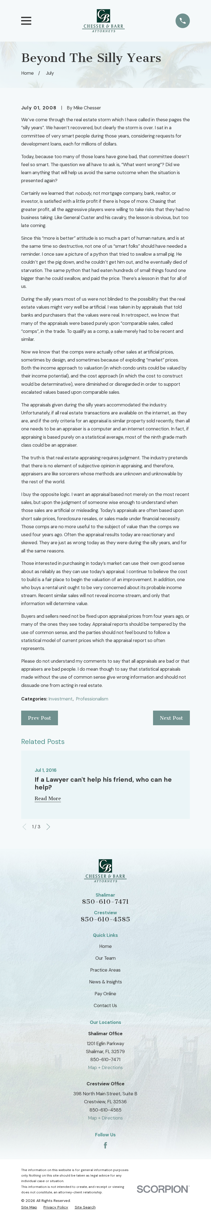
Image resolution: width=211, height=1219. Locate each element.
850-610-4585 (105, 919)
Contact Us (105, 1005)
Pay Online (105, 994)
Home (105, 946)
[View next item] (48, 827)
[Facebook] (105, 1145)
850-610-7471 (105, 902)
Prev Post (39, 718)
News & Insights (105, 982)
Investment (60, 699)
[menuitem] (29, 1207)
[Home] (103, 21)
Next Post (171, 718)
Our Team (105, 958)
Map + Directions (105, 1067)
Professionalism (92, 699)
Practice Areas (105, 970)
